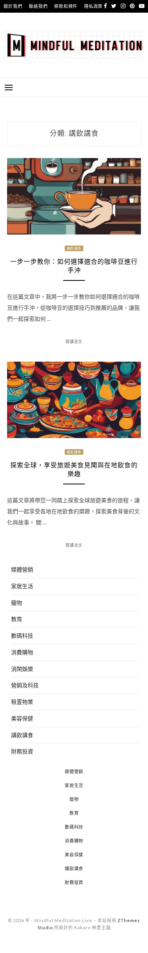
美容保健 (22, 718)
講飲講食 (74, 248)
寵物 (16, 602)
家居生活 (22, 586)
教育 (16, 619)
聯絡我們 (38, 6)
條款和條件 (65, 6)
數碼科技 (22, 635)
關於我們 (13, 6)
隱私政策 (93, 6)
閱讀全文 (74, 341)
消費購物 (22, 652)
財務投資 (22, 751)
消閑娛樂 (22, 668)
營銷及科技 (25, 685)
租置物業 (22, 701)
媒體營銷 (22, 569)
